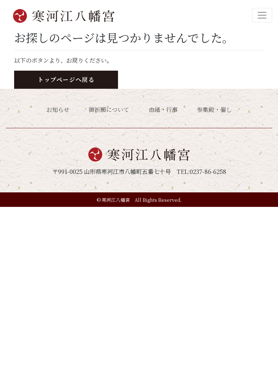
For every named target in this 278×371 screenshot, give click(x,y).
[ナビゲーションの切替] (262, 15)
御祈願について (109, 109)
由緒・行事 (163, 109)
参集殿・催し (214, 109)
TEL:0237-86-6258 (201, 171)
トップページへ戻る (66, 79)
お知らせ (58, 109)
